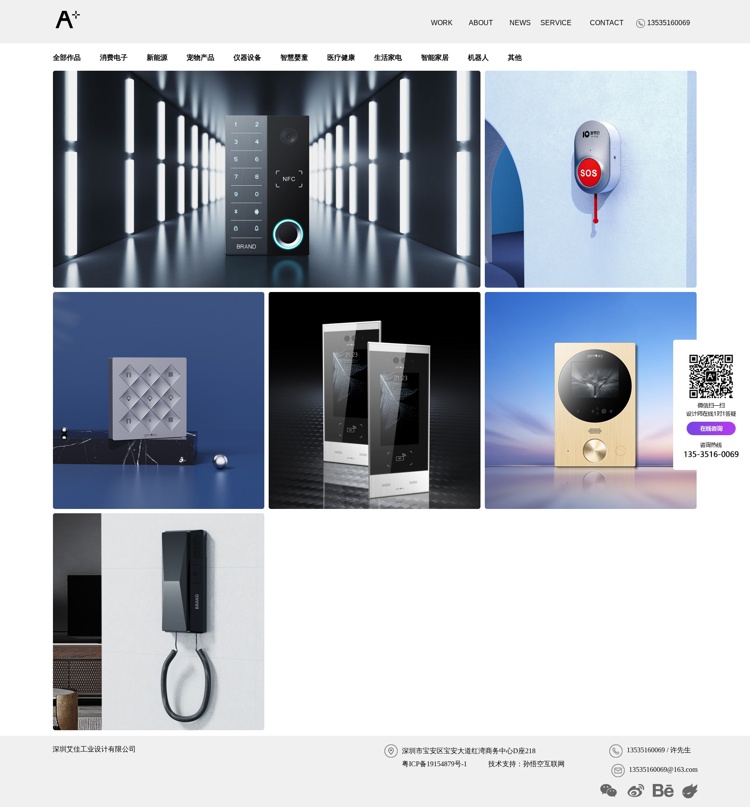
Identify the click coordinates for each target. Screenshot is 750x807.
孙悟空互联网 (544, 764)
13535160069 (646, 750)
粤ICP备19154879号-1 (434, 764)
